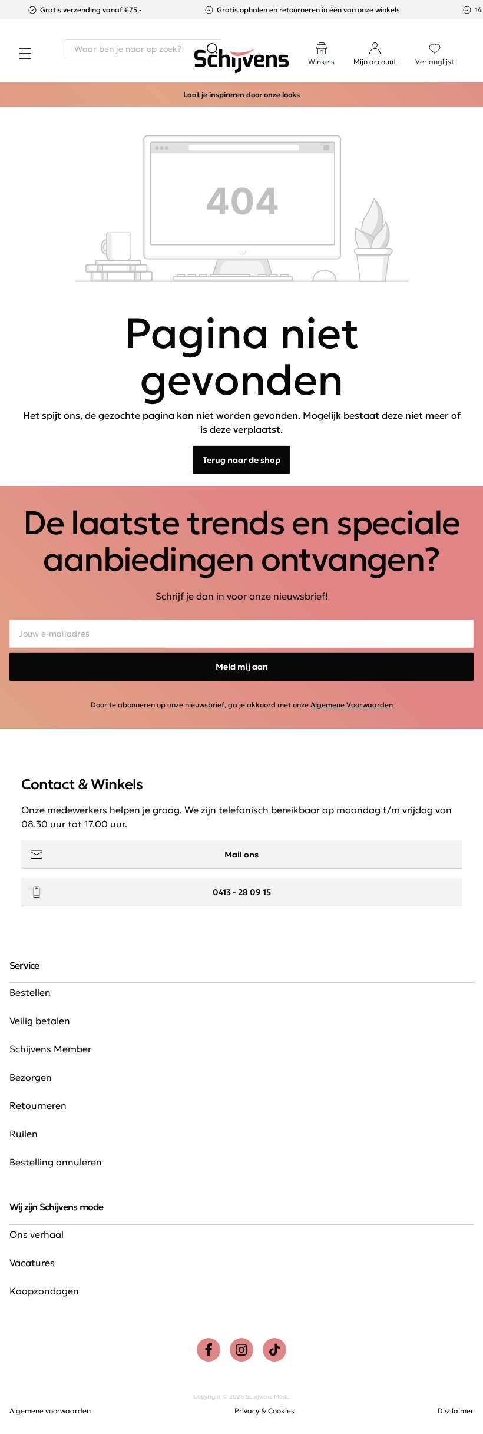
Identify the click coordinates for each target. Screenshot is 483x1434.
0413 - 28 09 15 (242, 892)
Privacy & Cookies (264, 1410)
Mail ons (241, 854)
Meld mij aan (242, 666)
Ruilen (23, 1134)
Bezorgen (30, 1077)
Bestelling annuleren (55, 1162)
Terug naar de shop (241, 460)
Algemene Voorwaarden (351, 704)
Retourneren (38, 1105)
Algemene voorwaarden (50, 1410)
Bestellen (30, 992)
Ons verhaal (36, 1234)
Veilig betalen (39, 1020)
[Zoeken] (212, 48)
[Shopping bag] (473, 42)
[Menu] (25, 53)
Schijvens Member (50, 1049)
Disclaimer (456, 1410)
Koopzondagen (44, 1291)
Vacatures (32, 1263)
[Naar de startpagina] (241, 61)
